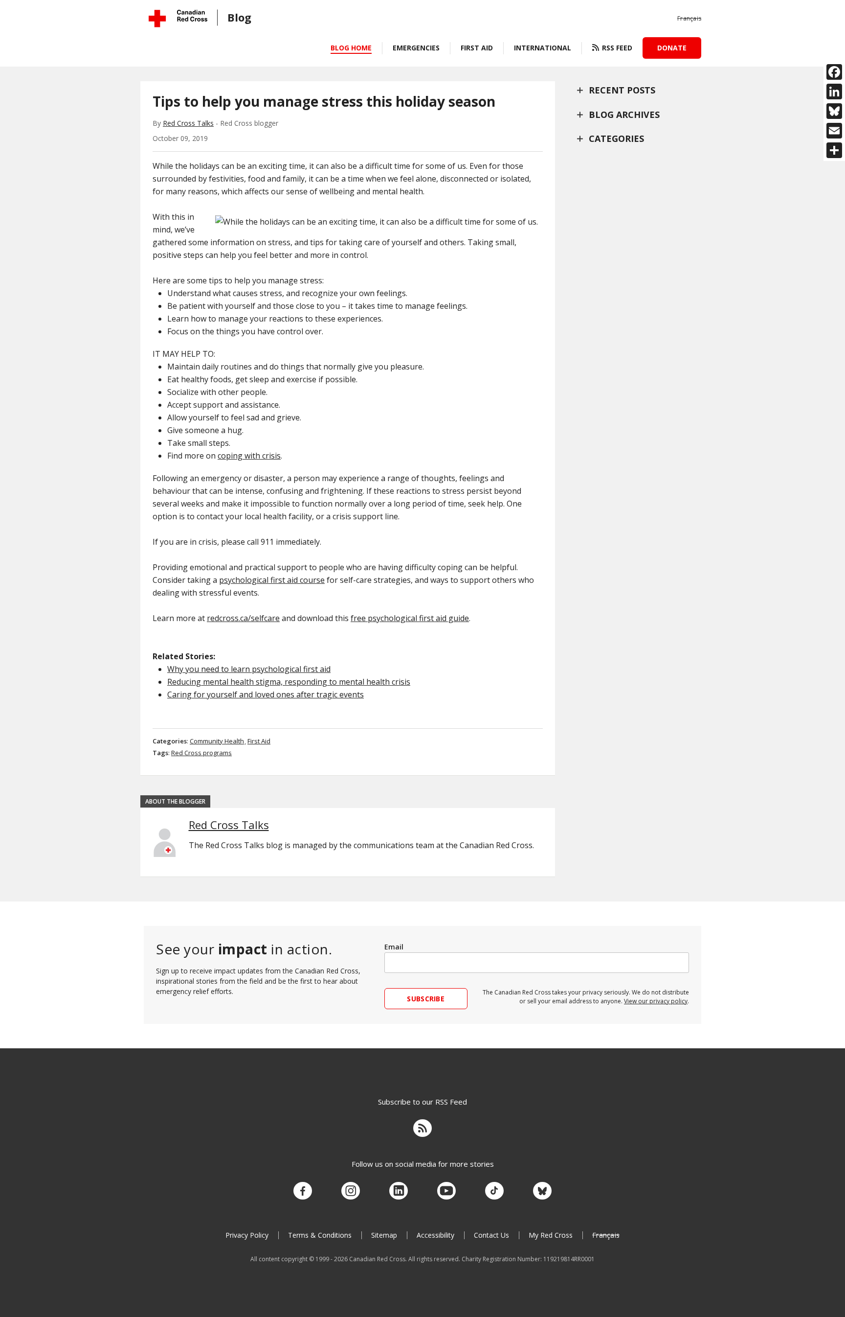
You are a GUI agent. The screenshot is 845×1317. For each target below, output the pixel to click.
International (542, 47)
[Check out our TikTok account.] (494, 1191)
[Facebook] (834, 72)
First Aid (477, 47)
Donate (672, 47)
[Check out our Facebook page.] (302, 1191)
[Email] (834, 130)
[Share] (834, 150)
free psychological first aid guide (410, 618)
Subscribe (426, 998)
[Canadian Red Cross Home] (178, 18)
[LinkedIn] (834, 91)
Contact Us (491, 1235)
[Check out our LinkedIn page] (398, 1191)
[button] (689, 18)
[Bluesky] (834, 111)
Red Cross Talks (188, 123)
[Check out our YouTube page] (446, 1191)
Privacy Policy (246, 1235)
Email (393, 946)
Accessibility (435, 1235)
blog (239, 17)
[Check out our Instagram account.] (350, 1191)
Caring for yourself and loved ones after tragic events (265, 694)
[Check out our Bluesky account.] (542, 1191)
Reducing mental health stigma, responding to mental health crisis (288, 681)
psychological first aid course (272, 580)
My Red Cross (551, 1235)
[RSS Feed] (422, 1129)
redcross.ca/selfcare (243, 618)
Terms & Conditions (320, 1235)
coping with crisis (249, 455)
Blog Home (351, 47)
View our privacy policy (656, 1001)
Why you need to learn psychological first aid (249, 669)
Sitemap (384, 1235)
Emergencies (416, 47)
